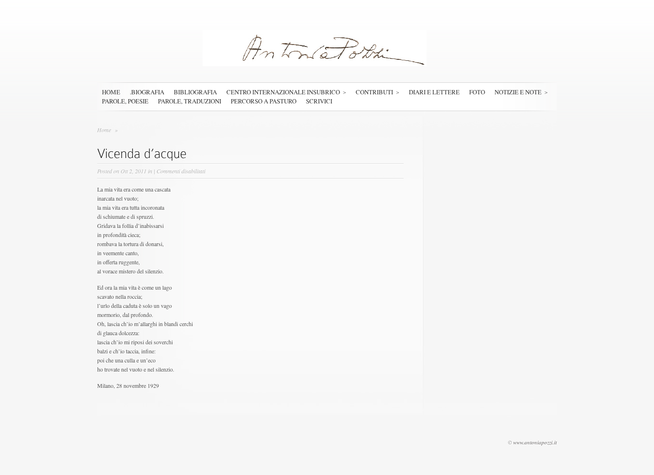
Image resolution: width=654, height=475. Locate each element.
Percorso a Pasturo (263, 101)
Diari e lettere (434, 92)
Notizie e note (518, 92)
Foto (477, 92)
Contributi (374, 92)
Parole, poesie (125, 101)
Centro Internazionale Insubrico (283, 92)
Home (111, 92)
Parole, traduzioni (189, 101)
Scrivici (319, 101)
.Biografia (147, 92)
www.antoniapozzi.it (535, 442)
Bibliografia (195, 92)
